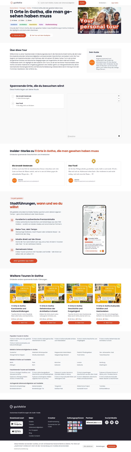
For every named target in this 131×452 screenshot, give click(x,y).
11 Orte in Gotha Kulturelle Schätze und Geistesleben (65, 339)
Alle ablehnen (88, 446)
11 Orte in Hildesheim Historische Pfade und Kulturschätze (87, 377)
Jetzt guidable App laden (23, 261)
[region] (94, 119)
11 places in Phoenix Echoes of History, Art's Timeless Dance (108, 373)
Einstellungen (100, 446)
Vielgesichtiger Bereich (62, 355)
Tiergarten (58, 386)
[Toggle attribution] (119, 136)
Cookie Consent (34, 436)
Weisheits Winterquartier (40, 352)
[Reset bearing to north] (119, 101)
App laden (114, 3)
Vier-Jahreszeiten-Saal (106, 352)
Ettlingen (12, 365)
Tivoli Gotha (80, 355)
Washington (103, 365)
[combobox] (58, 3)
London (79, 362)
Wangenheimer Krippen (17, 355)
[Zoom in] (119, 96)
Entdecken (102, 3)
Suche (82, 3)
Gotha (29, 8)
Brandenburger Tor (38, 388)
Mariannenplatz (37, 386)
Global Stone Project (83, 386)
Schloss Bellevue (104, 388)
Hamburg (102, 362)
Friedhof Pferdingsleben (84, 352)
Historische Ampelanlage (17, 386)
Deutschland (14, 8)
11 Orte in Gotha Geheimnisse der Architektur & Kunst (109, 339)
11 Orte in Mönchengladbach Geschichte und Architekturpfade (42, 373)
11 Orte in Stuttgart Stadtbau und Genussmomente (20, 373)
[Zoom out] (119, 98)
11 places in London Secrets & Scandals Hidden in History (64, 373)
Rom (33, 365)
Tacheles (102, 386)
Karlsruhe (57, 365)
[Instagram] (107, 422)
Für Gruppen (33, 430)
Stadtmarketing (53, 422)
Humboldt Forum (82, 388)
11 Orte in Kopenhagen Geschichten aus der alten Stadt (87, 373)
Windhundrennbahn (38, 355)
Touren (31, 424)
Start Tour (24, 323)
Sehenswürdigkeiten (36, 427)
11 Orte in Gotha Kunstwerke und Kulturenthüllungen (20, 344)
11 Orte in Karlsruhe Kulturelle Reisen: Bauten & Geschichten (108, 377)
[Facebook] (117, 422)
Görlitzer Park (59, 388)
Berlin (11, 362)
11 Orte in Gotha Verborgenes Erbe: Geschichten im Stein (42, 339)
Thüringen (22, 8)
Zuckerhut (13, 352)
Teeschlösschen (104, 355)
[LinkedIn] (112, 422)
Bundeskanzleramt (15, 388)
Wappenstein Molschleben (63, 352)
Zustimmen (111, 446)
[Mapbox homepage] (71, 136)
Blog (30, 433)
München (58, 362)
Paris (33, 362)
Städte (31, 422)
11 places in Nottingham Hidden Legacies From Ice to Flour (41, 377)
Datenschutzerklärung (21, 449)
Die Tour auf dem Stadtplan (41, 35)
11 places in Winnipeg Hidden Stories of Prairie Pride (18, 377)
